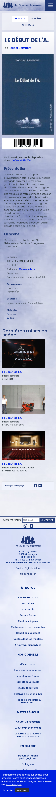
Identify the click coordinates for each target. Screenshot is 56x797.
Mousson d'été (27, 269)
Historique (28, 603)
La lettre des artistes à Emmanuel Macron (28, 735)
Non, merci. (22, 790)
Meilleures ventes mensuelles (28, 627)
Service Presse (28, 615)
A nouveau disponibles (28, 645)
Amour (13, 314)
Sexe (12, 318)
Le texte (20, 18)
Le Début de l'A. (12, 372)
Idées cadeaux (28, 664)
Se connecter (28, 574)
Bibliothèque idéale (28, 682)
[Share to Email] (40, 485)
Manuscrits (28, 609)
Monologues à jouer (28, 676)
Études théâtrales (28, 688)
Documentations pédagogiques (28, 757)
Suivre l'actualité (12, 520)
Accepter (8, 790)
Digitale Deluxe (32, 568)
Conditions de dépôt (28, 633)
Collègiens (28, 764)
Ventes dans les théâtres (28, 639)
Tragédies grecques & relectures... (28, 701)
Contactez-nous (28, 597)
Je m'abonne (47, 520)
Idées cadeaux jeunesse (28, 670)
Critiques (28, 24)
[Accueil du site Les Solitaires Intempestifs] (28, 5)
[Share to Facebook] (35, 485)
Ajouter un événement (28, 727)
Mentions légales (28, 621)
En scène (35, 18)
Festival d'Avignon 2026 (28, 694)
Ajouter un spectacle (28, 721)
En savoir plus (14, 784)
